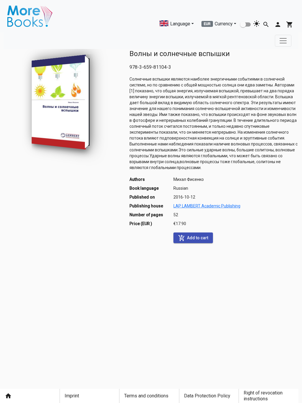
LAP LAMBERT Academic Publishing (206, 206)
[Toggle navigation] (283, 41)
